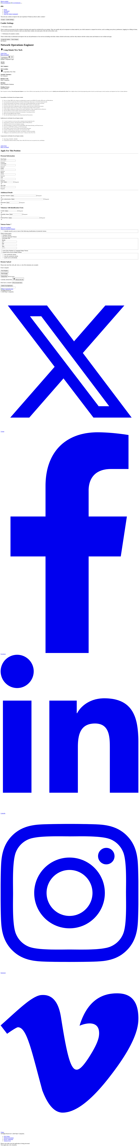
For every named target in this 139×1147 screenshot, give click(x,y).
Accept (3, 19)
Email (2, 168)
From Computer (5, 267)
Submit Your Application (6, 285)
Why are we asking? (6, 227)
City (2, 177)
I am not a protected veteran (11, 256)
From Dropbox (4, 270)
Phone (2, 172)
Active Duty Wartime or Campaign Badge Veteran (15, 250)
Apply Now (4, 53)
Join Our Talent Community (11, 14)
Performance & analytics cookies (11, 33)
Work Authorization (6, 199)
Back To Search (5, 54)
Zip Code (3, 185)
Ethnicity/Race (4, 217)
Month (3, 240)
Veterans (6, 12)
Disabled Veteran (7, 235)
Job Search (6, 11)
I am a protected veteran (10, 254)
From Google (4, 273)
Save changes (15, 39)
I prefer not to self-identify (10, 257)
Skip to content (4, 1)
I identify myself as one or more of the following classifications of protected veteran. (25, 231)
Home (5, 9)
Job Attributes (4, 57)
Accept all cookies (5, 39)
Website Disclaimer (9, 1138)
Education (3, 202)
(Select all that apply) (6, 233)
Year (3, 246)
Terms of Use (7, 1140)
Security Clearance (6, 195)
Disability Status (5, 214)
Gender (3, 211)
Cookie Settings (10, 19)
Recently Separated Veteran (10, 236)
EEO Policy (7, 1136)
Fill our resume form (17, 282)
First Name (3, 159)
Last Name (3, 163)
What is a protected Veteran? (8, 229)
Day (3, 243)
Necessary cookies (7, 26)
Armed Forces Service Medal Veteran (12, 252)
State (2, 182)
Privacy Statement (8, 1139)
